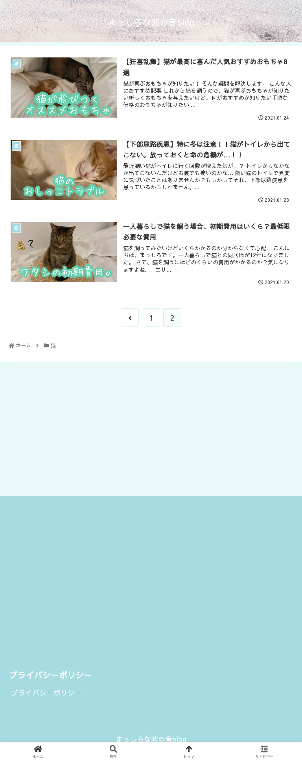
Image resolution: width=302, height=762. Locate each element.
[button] (279, 689)
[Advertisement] (151, 428)
